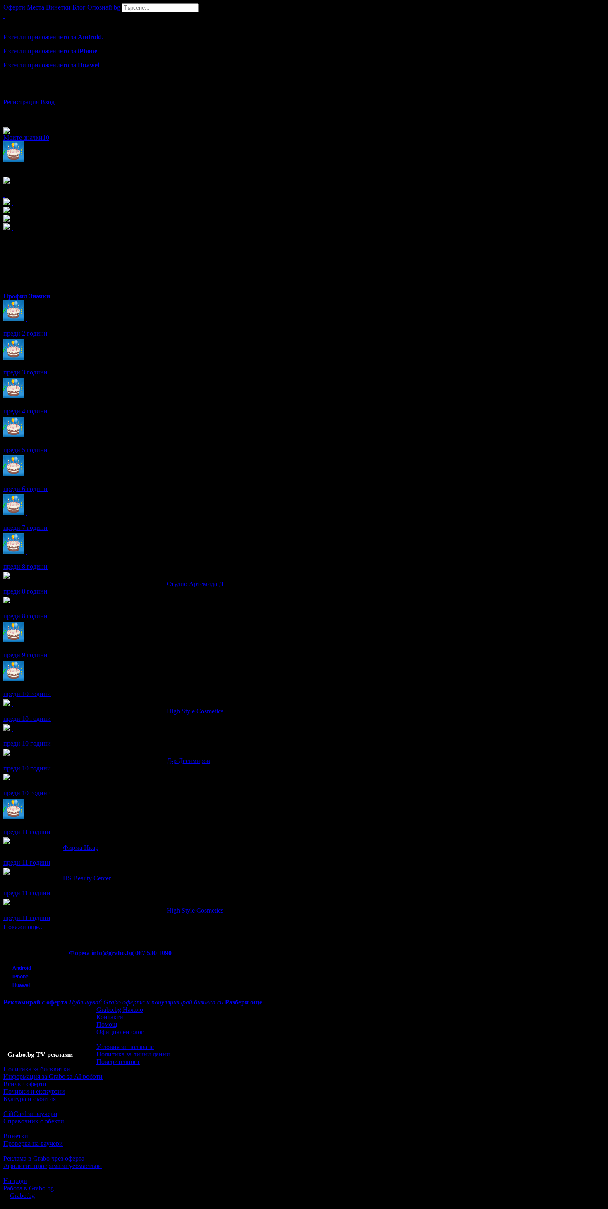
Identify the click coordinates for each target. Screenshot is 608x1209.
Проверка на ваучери (33, 1143)
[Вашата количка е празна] (4, 15)
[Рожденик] (26, 318)
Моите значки (26, 137)
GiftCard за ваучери (30, 1113)
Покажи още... (23, 926)
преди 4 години (25, 411)
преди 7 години (25, 527)
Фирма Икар (80, 847)
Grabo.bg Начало (119, 1009)
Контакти (109, 1017)
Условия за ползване (125, 1046)
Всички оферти (25, 1083)
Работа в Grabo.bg (28, 1188)
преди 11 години (26, 831)
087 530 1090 (153, 952)
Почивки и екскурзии (34, 1091)
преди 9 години (25, 654)
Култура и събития (29, 1098)
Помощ (106, 1024)
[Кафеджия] (12, 728)
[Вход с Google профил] (304, 93)
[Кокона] (12, 601)
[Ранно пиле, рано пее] (12, 778)
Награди (15, 1180)
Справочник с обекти (33, 1121)
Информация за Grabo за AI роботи (53, 1076)
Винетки (15, 1136)
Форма (79, 952)
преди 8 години (25, 566)
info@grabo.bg (112, 952)
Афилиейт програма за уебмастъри (52, 1165)
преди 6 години (25, 488)
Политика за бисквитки (36, 1069)
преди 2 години (25, 333)
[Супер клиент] (12, 576)
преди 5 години (25, 449)
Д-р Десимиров (188, 760)
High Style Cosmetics (195, 711)
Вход (48, 101)
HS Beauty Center (87, 878)
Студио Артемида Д (195, 583)
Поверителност (118, 1061)
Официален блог (120, 1031)
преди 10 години (27, 693)
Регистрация (21, 101)
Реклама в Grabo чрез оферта (43, 1158)
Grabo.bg (22, 1195)
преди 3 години (25, 372)
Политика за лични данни (133, 1054)
